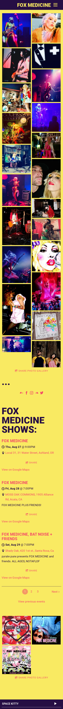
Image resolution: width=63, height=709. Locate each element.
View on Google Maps (16, 469)
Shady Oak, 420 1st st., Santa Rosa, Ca (29, 550)
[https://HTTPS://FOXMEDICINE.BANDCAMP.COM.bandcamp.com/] (21, 393)
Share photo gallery (33, 370)
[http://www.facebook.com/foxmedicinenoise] (26, 393)
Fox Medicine (15, 441)
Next (55, 591)
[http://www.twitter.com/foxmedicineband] (41, 393)
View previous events (31, 601)
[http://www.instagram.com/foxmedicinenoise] (31, 393)
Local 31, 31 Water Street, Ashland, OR (29, 452)
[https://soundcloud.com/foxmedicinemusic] (36, 393)
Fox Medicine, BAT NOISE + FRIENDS (27, 536)
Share (33, 462)
